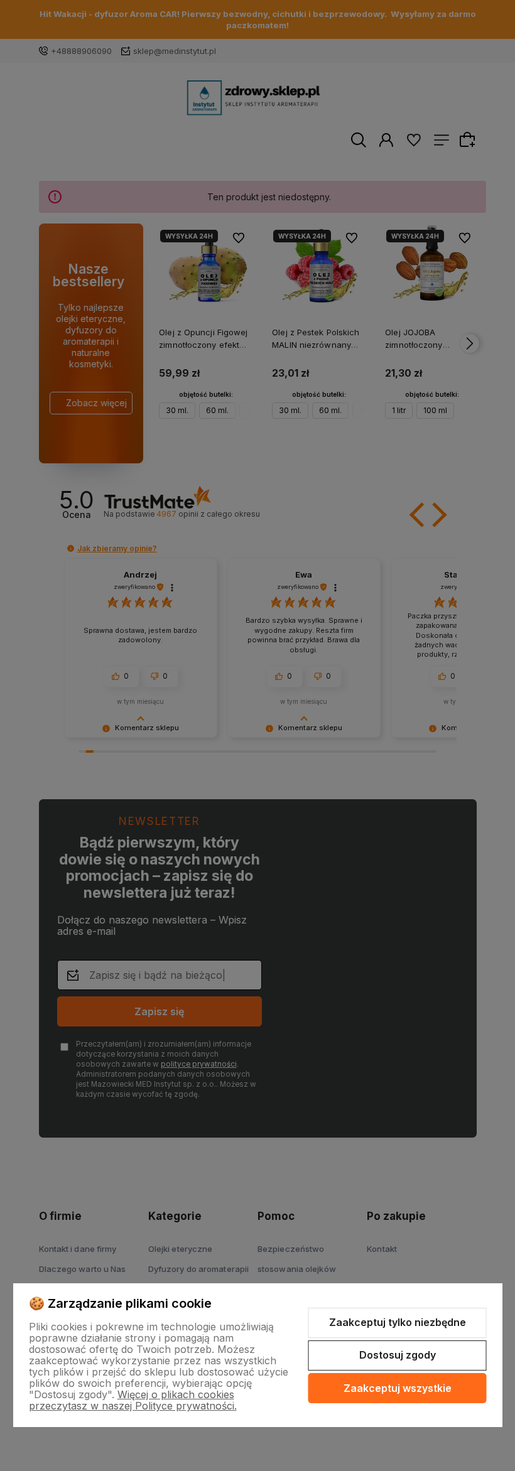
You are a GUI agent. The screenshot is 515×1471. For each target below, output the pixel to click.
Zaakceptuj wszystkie (398, 1388)
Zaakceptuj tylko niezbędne (397, 1322)
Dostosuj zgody (397, 1355)
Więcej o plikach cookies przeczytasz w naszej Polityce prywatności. (133, 1400)
